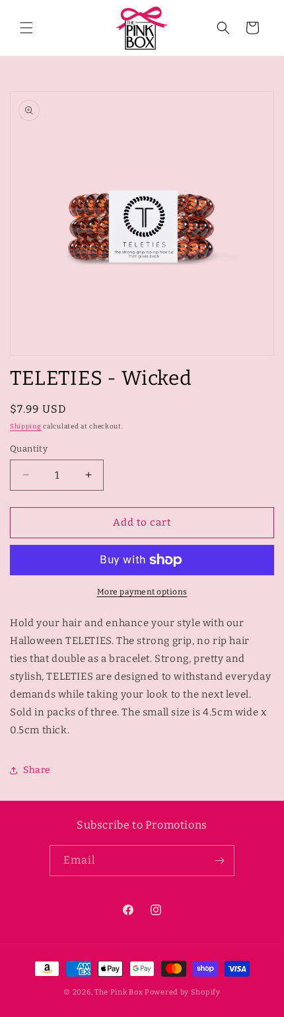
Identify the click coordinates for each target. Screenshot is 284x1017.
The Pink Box (118, 992)
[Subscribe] (219, 860)
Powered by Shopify (183, 992)
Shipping (26, 426)
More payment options (142, 591)
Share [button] (37, 770)
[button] (26, 27)
